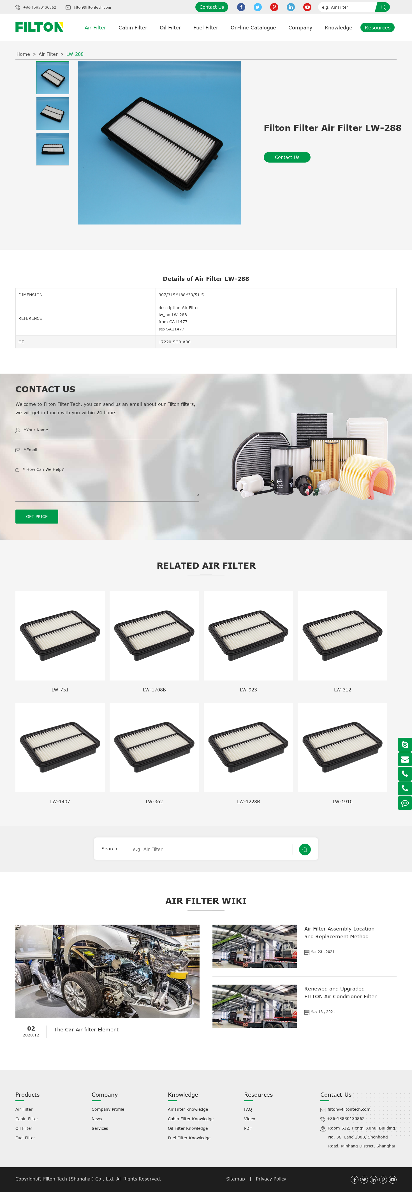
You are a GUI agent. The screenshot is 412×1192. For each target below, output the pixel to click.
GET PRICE (37, 516)
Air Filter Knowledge (188, 1109)
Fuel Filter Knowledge (189, 1137)
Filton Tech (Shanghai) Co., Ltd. (79, 1178)
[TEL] (405, 774)
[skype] (405, 745)
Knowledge (338, 27)
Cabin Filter (133, 27)
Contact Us (212, 7)
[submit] (384, 7)
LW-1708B (154, 689)
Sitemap (235, 1178)
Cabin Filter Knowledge (191, 1118)
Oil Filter (170, 27)
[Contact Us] (405, 803)
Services (100, 1128)
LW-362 (154, 801)
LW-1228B (248, 801)
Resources (377, 27)
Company (300, 27)
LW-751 (60, 689)
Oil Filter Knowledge (188, 1128)
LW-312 (342, 689)
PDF (248, 1128)
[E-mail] (405, 759)
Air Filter (95, 27)
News (97, 1118)
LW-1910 (343, 801)
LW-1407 (60, 801)
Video (249, 1118)
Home (23, 54)
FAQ (248, 1109)
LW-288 (75, 54)
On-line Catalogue (253, 27)
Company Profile (108, 1109)
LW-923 (248, 689)
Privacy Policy (271, 1178)
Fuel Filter (205, 27)
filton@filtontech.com (92, 8)
